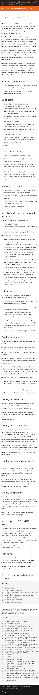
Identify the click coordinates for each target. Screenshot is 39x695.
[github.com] (2, 692)
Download (14, 2)
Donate (20, 4)
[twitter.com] (9, 692)
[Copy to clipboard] (37, 587)
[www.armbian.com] (5, 692)
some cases (7, 545)
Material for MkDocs (12, 688)
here (10, 156)
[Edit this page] (36, 17)
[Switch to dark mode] (32, 8)
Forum (32, 2)
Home (5, 2)
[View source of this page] (33, 17)
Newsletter (24, 2)
